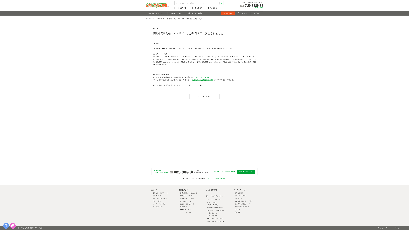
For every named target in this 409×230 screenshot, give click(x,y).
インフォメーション (240, 190)
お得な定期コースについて (188, 193)
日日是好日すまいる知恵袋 (215, 210)
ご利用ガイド (181, 8)
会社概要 (237, 212)
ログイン (256, 13)
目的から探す (157, 201)
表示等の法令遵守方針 (242, 207)
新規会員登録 (239, 193)
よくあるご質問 (197, 8)
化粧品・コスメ (176, 13)
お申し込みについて (186, 196)
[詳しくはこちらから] (203, 77)
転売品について (185, 207)
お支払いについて (185, 201)
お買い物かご (228, 13)
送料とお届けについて (187, 198)
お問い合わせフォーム (245, 171)
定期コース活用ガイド (214, 199)
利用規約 (237, 209)
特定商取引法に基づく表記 (243, 201)
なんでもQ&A (211, 202)
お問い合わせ (212, 8)
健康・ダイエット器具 (194, 13)
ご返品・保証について (187, 204)
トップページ (150, 18)
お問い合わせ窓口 (240, 196)
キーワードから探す (159, 204)
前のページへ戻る (204, 96)
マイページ (243, 13)
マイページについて (186, 212)
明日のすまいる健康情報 (215, 207)
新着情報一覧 (160, 18)
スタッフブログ (212, 216)
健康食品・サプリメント (156, 13)
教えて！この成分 (213, 205)
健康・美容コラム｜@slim (215, 221)
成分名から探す (158, 207)
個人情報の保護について (242, 204)
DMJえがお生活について (215, 218)
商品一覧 (154, 190)
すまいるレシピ (212, 213)
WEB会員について (186, 209)
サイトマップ (239, 198)
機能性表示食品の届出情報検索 (202, 80)
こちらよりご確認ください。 (216, 178)
